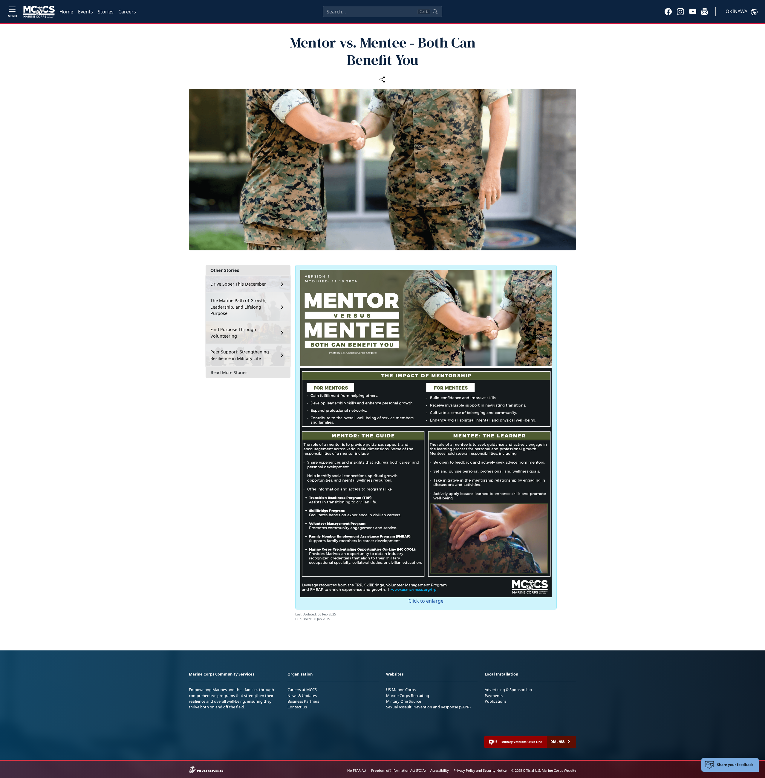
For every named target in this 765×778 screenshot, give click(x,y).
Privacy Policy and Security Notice (480, 770)
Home (66, 11)
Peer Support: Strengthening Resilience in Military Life (239, 355)
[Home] (39, 11)
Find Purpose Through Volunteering (233, 333)
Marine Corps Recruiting (407, 695)
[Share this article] (382, 79)
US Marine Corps (401, 689)
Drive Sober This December (238, 284)
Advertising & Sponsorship (508, 689)
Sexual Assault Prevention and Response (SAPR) (428, 707)
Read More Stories (229, 372)
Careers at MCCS (302, 689)
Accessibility (439, 770)
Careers (127, 11)
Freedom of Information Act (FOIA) (398, 770)
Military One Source (403, 701)
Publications (496, 701)
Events (85, 11)
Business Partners (303, 701)
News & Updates (302, 695)
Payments (494, 695)
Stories (106, 11)
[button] (668, 11)
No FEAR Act (356, 770)
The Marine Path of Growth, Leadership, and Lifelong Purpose (238, 307)
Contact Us (297, 707)
